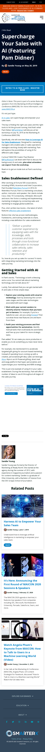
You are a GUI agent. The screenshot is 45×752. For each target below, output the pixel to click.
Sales (5, 72)
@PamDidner (17, 130)
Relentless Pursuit (20, 188)
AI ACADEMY (23, 2)
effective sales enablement (20, 210)
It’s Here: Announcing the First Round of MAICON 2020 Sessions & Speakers (22, 584)
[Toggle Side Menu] (41, 17)
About (21, 715)
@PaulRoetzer (8, 159)
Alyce (4, 359)
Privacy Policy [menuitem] (27, 739)
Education (21, 705)
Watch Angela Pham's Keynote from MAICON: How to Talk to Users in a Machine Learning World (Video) (22, 652)
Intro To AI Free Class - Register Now (23, 89)
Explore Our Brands (21, 696)
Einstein (34, 315)
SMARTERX (11, 2)
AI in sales (6, 118)
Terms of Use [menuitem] (16, 739)
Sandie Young (14, 65)
